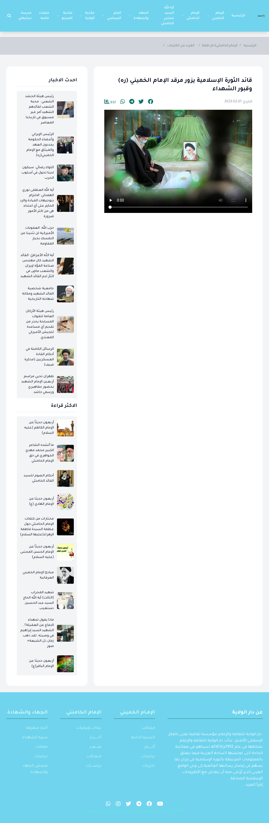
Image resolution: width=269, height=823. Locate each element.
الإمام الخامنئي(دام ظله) (219, 46)
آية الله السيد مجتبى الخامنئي (167, 16)
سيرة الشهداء (35, 738)
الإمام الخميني (218, 15)
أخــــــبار (149, 747)
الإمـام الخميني (137, 712)
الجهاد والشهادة (141, 15)
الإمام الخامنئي (193, 15)
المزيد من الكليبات (180, 46)
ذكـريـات (148, 766)
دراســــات (93, 766)
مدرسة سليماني (25, 15)
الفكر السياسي (114, 15)
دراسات (41, 757)
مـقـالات (148, 728)
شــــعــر (95, 747)
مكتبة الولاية (90, 15)
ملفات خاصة (44, 15)
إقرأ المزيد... (252, 785)
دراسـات (148, 757)
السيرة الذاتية (143, 738)
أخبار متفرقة (37, 728)
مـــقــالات (93, 757)
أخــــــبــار (95, 738)
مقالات (41, 747)
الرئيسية (238, 16)
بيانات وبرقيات (88, 728)
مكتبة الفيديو (67, 15)
